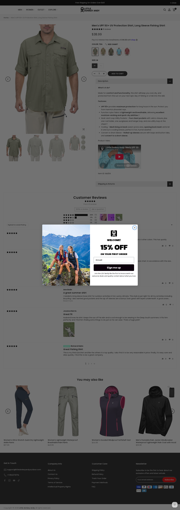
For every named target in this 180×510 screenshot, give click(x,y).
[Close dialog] (134, 228)
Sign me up (114, 267)
